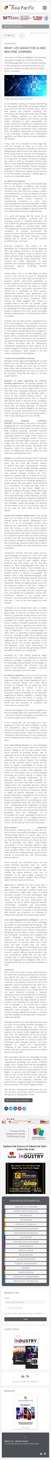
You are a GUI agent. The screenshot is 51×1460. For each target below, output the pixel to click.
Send (25, 1319)
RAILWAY (26, 1268)
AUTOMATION (26, 1215)
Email (6, 1298)
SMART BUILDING (26, 1272)
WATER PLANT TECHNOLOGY (26, 1281)
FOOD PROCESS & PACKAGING (26, 1242)
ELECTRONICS (26, 1237)
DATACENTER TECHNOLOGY (26, 1233)
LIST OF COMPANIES (12, 1446)
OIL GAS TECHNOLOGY (26, 1259)
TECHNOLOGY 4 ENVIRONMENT (26, 1276)
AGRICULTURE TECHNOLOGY (26, 1211)
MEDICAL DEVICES (26, 1250)
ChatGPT (8, 423)
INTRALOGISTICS (26, 1246)
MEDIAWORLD (10, 43)
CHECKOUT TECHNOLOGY (26, 1224)
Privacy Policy (21, 1441)
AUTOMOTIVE (26, 1220)
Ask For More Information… (19, 1100)
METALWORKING (26, 1255)
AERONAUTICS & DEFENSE (26, 1207)
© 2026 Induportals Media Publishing (21, 1444)
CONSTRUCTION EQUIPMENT (26, 1228)
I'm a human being (14, 1308)
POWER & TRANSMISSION (26, 1263)
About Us (8, 1441)
